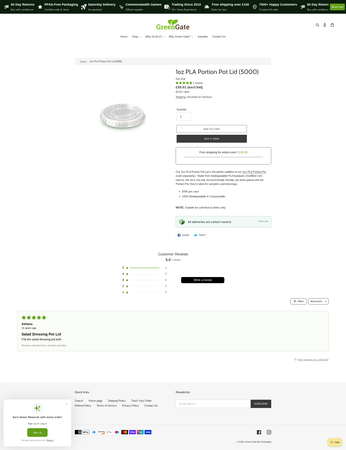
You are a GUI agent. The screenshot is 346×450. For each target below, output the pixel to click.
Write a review (203, 280)
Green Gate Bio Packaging (258, 442)
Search (79, 400)
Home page (95, 400)
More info (263, 221)
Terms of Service (107, 405)
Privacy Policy (130, 405)
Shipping (181, 96)
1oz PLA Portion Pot (254, 171)
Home (83, 61)
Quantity (182, 109)
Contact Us (151, 405)
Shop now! (337, 6)
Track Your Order (141, 400)
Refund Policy (83, 405)
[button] (184, 82)
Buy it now (211, 138)
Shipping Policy (117, 400)
